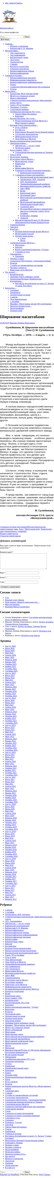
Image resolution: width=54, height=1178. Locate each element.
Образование (15, 254)
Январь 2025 (10, 689)
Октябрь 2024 (11, 696)
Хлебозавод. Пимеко (29, 216)
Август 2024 (10, 698)
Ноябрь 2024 (10, 694)
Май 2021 (9, 784)
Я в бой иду (20, 130)
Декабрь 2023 (11, 716)
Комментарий (6, 552)
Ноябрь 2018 (10, 852)
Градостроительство (37, 527)
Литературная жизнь (24, 236)
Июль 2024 (9, 700)
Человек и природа (18, 268)
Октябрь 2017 (11, 881)
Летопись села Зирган (30, 635)
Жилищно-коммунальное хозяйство (35, 186)
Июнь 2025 (10, 678)
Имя (2, 573)
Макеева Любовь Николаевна (22, 323)
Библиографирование (19, 73)
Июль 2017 (9, 888)
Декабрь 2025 (11, 664)
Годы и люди (15, 155)
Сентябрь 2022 (11, 750)
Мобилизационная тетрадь (26, 136)
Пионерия (19, 256)
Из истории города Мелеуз (21, 159)
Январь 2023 (10, 741)
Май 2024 (9, 705)
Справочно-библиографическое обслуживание (30, 87)
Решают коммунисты (9, 534)
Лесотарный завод (28, 195)
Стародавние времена (19, 109)
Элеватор (24, 218)
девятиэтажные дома (9, 529)
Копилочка (9, 288)
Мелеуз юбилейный (18, 98)
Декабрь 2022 (11, 743)
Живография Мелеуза (24, 168)
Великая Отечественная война (23, 125)
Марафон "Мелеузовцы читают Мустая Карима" (26, 1025)
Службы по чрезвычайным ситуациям (26, 265)
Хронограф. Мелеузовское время (24, 94)
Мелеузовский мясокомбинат (32, 202)
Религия (13, 263)
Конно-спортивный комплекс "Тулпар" (22, 1007)
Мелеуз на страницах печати (22, 96)
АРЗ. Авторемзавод (28, 182)
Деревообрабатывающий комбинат (35, 184)
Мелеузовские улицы (24, 161)
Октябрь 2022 (11, 748)
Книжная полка (16, 274)
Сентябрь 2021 (11, 775)
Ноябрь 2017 (10, 879)
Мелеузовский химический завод (19, 1041)
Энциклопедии (16, 62)
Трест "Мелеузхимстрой (29, 529)
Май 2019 (9, 838)
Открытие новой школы (10, 536)
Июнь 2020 (10, 809)
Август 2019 (10, 831)
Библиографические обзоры (22, 71)
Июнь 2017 (10, 890)
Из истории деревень (19, 157)
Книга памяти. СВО (18, 150)
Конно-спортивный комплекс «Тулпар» (32, 250)
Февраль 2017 (11, 899)
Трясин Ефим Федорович (26, 114)
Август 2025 (10, 673)
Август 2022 (10, 752)
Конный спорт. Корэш (14, 600)
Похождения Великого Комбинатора (25, 279)
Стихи (23, 238)
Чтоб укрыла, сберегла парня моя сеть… (22, 602)
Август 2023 (10, 725)
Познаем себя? (16, 311)
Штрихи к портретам (19, 46)
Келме (22, 191)
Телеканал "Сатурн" (13, 1122)
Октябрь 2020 (11, 800)
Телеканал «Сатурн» (19, 107)
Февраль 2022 (11, 766)
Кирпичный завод (28, 193)
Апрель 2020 (10, 813)
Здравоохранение (17, 225)
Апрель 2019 (10, 840)
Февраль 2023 (11, 739)
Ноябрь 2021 (10, 770)
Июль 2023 (9, 727)
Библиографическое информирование (26, 82)
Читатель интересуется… (21, 306)
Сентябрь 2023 (11, 723)
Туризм (8, 1129)
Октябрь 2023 (11, 721)
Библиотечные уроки (19, 57)
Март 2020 (9, 816)
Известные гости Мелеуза (21, 270)
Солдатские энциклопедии (26, 134)
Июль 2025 (9, 675)
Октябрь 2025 (11, 669)
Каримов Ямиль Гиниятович (17, 607)
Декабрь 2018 (11, 849)
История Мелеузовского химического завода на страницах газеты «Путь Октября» (36, 211)
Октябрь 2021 (11, 773)
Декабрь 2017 (11, 877)
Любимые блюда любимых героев (24, 277)
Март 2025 (9, 684)
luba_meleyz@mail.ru (13, 3)
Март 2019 (9, 843)
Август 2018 (10, 859)
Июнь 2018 (10, 863)
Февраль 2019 (11, 845)
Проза (22, 240)
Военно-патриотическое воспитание (25, 141)
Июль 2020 (9, 807)
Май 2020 (9, 811)
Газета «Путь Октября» (20, 105)
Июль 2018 (9, 861)
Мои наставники (12, 604)
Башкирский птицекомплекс (32, 173)
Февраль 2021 (11, 791)
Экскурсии (14, 60)
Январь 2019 (10, 847)
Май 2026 (9, 653)
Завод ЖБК (25, 188)
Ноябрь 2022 (10, 746)
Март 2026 (9, 657)
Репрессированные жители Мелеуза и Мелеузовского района (31, 122)
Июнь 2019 (10, 836)
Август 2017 (10, 886)
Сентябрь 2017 (11, 883)
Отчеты (13, 89)
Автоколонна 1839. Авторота (32, 179)
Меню (6, 39)
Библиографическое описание (23, 78)
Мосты (18, 166)
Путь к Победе (21, 127)
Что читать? (10, 272)
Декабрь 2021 (11, 768)
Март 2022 (9, 764)
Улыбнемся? (15, 292)
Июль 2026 (9, 648)
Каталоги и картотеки (19, 66)
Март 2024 (9, 709)
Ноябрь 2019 (10, 825)
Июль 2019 (9, 834)
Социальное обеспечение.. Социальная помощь (30, 261)
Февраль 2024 (11, 712)
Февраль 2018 (11, 872)
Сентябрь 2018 (11, 856)
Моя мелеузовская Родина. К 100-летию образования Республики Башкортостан (32, 221)
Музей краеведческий (24, 234)
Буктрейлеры (15, 281)
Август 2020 (10, 804)
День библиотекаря (18, 299)
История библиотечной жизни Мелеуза (32, 231)
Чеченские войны (22, 148)
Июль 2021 (9, 779)
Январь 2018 (10, 874)
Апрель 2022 (10, 761)
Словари (13, 64)
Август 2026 (10, 646)
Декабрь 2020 (11, 795)
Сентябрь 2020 (11, 802)
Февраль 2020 (11, 818)
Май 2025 (9, 680)
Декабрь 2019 (11, 822)
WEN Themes (44, 1174)
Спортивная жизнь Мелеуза (22, 243)
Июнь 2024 (10, 703)
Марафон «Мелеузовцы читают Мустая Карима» (31, 304)
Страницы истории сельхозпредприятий (32, 170)
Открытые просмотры (19, 69)
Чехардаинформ (17, 308)
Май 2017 (9, 892)
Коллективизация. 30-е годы (22, 118)
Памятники (20, 164)
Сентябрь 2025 (11, 671)
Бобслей (18, 247)
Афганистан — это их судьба (27, 146)
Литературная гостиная (20, 295)
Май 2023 (9, 732)
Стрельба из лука (22, 252)
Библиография (11, 51)
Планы (13, 85)
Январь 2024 (10, 714)
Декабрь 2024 (11, 691)
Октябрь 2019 (11, 827)
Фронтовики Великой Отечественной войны (34, 132)
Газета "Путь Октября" (15, 955)
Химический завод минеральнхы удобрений (26, 530)
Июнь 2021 (10, 782)
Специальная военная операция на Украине (34, 152)
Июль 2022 (9, 755)
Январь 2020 (10, 820)
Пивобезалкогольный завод (32, 204)
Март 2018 (9, 870)
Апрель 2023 (10, 734)
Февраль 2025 (11, 687)
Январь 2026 (10, 662)
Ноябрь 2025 (10, 666)
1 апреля (13, 297)
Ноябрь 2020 (10, 798)
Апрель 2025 (10, 682)
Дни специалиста (17, 53)
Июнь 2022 (10, 757)
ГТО (7, 598)
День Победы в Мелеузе (25, 139)
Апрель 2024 (10, 707)
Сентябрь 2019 (11, 829)
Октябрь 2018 (11, 854)
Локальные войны (18, 143)
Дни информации (17, 55)
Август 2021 (10, 777)
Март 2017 (9, 897)
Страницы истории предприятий (29, 175)
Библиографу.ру (7, 28)
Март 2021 (9, 788)
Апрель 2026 (10, 655)
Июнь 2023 (10, 730)
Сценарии (14, 290)
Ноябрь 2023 (10, 718)
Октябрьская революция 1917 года (25, 112)
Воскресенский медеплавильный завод (37, 177)
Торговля (14, 227)
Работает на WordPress (9, 1174)
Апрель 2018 (10, 868)
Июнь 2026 (10, 651)
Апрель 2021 (10, 786)
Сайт (2, 582)
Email (3, 577)
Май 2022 (9, 759)
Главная (8, 44)
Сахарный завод (27, 207)
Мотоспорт (20, 245)
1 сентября (14, 301)
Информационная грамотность (23, 80)
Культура (14, 229)
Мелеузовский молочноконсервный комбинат (24, 1036)
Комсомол (19, 116)
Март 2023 (9, 736)
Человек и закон (17, 259)
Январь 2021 (10, 793)
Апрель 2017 (10, 895)
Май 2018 (9, 865)
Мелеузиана (10, 91)
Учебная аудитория (13, 75)
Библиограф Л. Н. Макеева (21, 48)
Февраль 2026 (11, 660)
